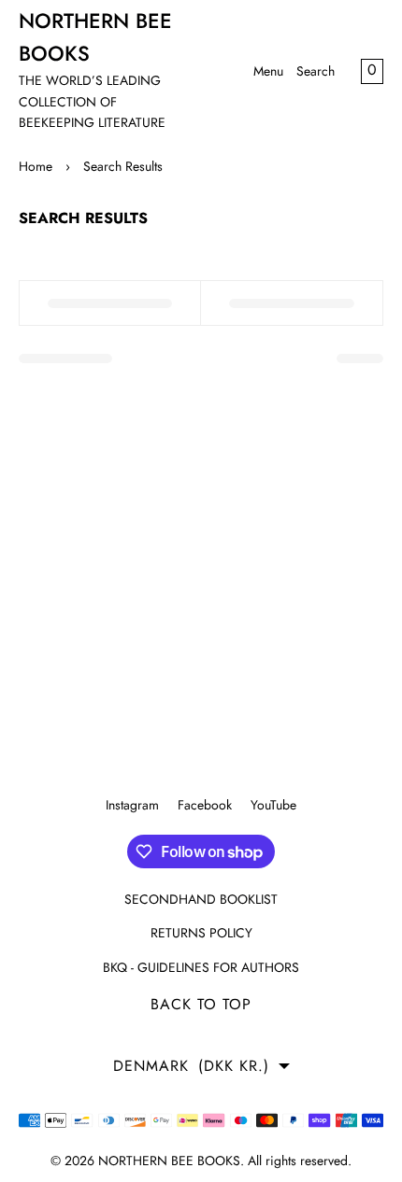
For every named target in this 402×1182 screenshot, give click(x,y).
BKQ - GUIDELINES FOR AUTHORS (201, 967)
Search (315, 71)
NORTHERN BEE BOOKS (169, 1160)
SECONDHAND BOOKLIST (201, 899)
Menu (268, 71)
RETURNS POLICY (201, 932)
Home (35, 166)
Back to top (201, 1004)
